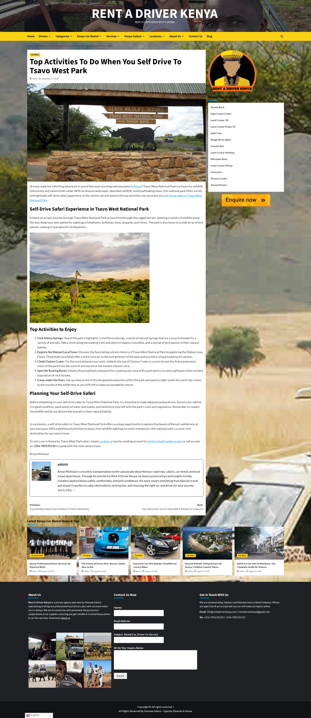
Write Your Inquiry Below (129, 647)
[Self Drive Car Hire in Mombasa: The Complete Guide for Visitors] (259, 543)
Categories (62, 36)
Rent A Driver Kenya (155, 14)
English (34, 715)
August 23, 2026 (151, 571)
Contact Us (195, 36)
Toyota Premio (219, 185)
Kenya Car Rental (87, 36)
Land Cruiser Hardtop (222, 152)
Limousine (216, 172)
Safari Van (216, 133)
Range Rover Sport (221, 139)
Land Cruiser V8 (219, 120)
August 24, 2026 (99, 571)
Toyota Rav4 (217, 107)
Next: (172, 507)
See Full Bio (65, 490)
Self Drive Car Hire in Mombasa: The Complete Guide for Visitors (256, 565)
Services (111, 36)
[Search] (282, 36)
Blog (209, 36)
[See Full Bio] (74, 490)
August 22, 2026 (255, 571)
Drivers (43, 36)
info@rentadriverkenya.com (164, 441)
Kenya (138, 186)
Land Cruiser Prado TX (223, 126)
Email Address (123, 620)
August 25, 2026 (47, 571)
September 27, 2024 (50, 78)
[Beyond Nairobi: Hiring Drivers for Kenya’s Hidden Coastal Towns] (207, 543)
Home (31, 36)
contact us (106, 441)
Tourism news (37, 555)
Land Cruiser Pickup (221, 165)
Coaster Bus (217, 146)
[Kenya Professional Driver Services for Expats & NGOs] (52, 543)
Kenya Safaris (133, 36)
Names (118, 607)
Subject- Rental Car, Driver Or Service (136, 634)
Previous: (59, 507)
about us (65, 617)
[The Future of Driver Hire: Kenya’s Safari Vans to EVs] (103, 543)
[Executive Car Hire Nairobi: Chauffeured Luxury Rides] (155, 543)
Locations (155, 36)
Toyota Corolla (219, 178)
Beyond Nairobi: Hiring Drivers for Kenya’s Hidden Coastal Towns (203, 565)
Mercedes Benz (219, 159)
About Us (175, 36)
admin (35, 78)
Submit (120, 675)
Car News (35, 54)
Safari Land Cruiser (221, 113)
